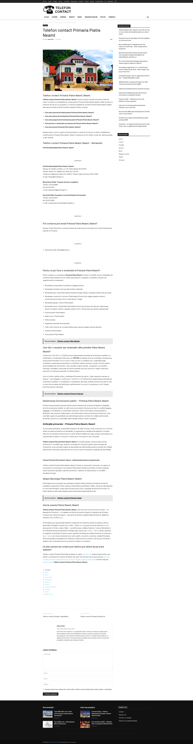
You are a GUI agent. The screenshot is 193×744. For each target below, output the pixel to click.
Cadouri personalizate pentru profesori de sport (134, 89)
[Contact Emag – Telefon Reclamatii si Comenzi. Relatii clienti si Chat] (85, 714)
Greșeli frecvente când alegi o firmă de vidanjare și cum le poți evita (134, 39)
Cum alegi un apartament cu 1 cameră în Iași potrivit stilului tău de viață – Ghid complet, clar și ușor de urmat (134, 69)
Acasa (121, 139)
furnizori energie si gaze (77, 559)
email (46, 572)
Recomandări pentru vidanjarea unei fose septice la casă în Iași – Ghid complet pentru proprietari (133, 47)
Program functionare (50, 587)
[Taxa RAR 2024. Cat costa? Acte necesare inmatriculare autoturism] (48, 714)
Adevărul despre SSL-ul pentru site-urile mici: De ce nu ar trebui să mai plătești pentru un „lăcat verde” (134, 32)
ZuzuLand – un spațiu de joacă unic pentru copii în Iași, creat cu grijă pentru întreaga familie (134, 125)
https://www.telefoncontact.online (66, 628)
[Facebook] (45, 44)
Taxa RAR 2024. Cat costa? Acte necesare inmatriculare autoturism (63, 713)
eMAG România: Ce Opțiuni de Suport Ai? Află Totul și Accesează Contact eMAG (133, 83)
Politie (121, 157)
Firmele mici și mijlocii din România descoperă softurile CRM (133, 119)
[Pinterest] (54, 44)
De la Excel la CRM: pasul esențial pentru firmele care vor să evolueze (134, 113)
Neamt (46, 575)
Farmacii (122, 160)
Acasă (44, 22)
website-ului (87, 554)
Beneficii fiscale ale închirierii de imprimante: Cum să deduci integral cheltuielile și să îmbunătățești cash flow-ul (133, 55)
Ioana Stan (51, 39)
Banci (121, 151)
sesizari (47, 591)
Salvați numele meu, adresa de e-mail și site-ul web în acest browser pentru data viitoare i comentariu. (78, 689)
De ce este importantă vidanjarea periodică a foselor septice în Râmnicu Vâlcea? (133, 62)
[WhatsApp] (59, 44)
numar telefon (48, 577)
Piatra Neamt (48, 579)
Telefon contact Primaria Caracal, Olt (92, 616)
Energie (121, 145)
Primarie (47, 584)
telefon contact (49, 594)
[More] (63, 44)
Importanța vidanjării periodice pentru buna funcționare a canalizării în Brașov (132, 94)
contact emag (92, 559)
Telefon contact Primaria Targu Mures (55, 616)
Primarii (50, 22)
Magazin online (124, 154)
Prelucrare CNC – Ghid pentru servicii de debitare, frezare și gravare (131, 100)
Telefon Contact (53, 742)
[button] (147, 17)
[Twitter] (49, 44)
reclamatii (47, 589)
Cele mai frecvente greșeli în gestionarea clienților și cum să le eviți (132, 106)
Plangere (47, 582)
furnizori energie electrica (58, 559)
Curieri (121, 142)
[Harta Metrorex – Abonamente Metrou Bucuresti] (48, 724)
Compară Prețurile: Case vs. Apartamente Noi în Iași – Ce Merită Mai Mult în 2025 (134, 77)
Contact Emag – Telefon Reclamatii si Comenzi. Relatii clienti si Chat (101, 713)
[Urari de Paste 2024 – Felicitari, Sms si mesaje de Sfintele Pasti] (85, 724)
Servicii (121, 148)
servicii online (48, 562)
